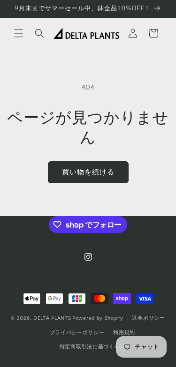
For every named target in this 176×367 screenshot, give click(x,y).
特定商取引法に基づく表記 (92, 347)
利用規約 (124, 333)
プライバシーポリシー (77, 333)
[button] (18, 33)
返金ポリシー (148, 318)
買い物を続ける (88, 172)
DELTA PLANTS (52, 318)
